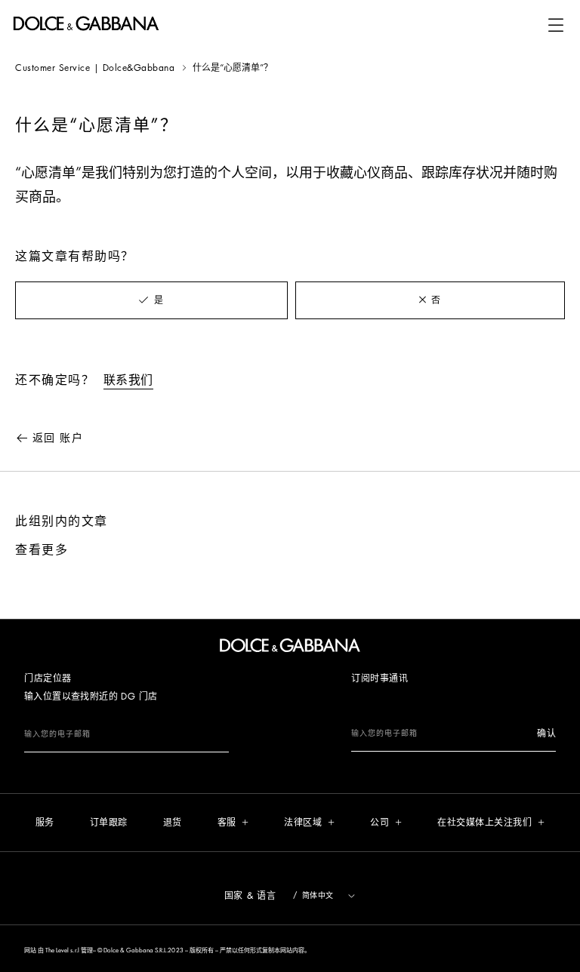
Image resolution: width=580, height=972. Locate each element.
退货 (172, 822)
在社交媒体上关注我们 (484, 822)
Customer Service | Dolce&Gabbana (94, 67)
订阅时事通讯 (379, 678)
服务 (44, 822)
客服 (227, 822)
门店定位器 (48, 678)
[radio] (151, 300)
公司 (379, 822)
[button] (556, 24)
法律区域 (303, 822)
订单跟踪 (109, 822)
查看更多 (41, 550)
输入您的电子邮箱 (57, 734)
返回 (57, 437)
